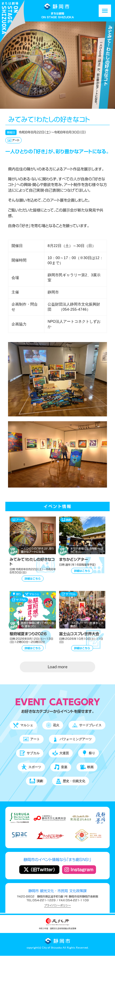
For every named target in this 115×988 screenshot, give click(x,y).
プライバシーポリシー (57, 905)
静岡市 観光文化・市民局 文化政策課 (57, 890)
